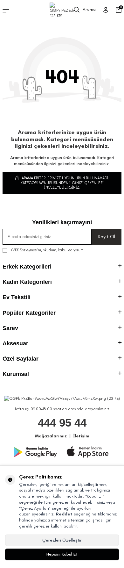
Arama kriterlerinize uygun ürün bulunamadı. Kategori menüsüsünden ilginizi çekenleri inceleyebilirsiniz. (65, 183)
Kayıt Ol (106, 237)
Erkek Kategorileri (27, 266)
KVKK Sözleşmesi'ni (25, 250)
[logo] (62, 10)
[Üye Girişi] (105, 10)
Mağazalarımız (51, 436)
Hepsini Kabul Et (62, 554)
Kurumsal (16, 374)
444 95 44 (62, 422)
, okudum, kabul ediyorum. (47, 250)
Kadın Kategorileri (27, 282)
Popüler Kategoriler (29, 313)
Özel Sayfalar (20, 359)
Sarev (10, 328)
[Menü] (6, 10)
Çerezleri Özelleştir (62, 540)
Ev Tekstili (17, 297)
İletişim (81, 436)
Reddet (64, 514)
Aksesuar (15, 343)
